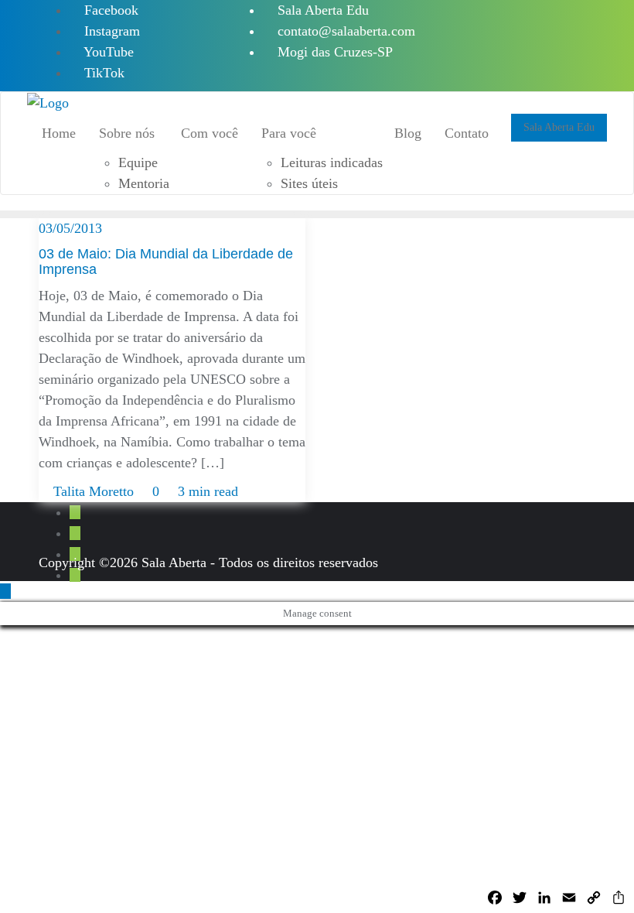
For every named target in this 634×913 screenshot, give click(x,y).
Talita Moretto (93, 491)
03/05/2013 (70, 228)
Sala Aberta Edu (321, 10)
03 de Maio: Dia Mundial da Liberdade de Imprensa (166, 261)
